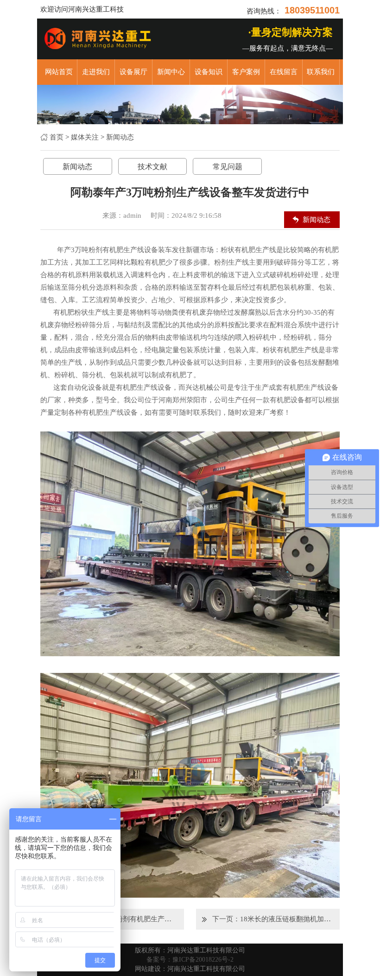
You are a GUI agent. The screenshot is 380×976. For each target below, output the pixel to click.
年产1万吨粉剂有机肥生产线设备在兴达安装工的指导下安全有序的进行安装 (130, 919)
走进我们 (96, 72)
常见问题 (227, 167)
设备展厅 (133, 72)
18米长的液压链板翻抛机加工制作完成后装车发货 (286, 919)
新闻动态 (120, 137)
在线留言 (284, 72)
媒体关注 (85, 137)
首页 (56, 137)
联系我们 (321, 72)
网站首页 (59, 72)
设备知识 (208, 72)
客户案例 (246, 72)
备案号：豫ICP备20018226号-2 (190, 959)
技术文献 (152, 167)
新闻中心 (171, 72)
